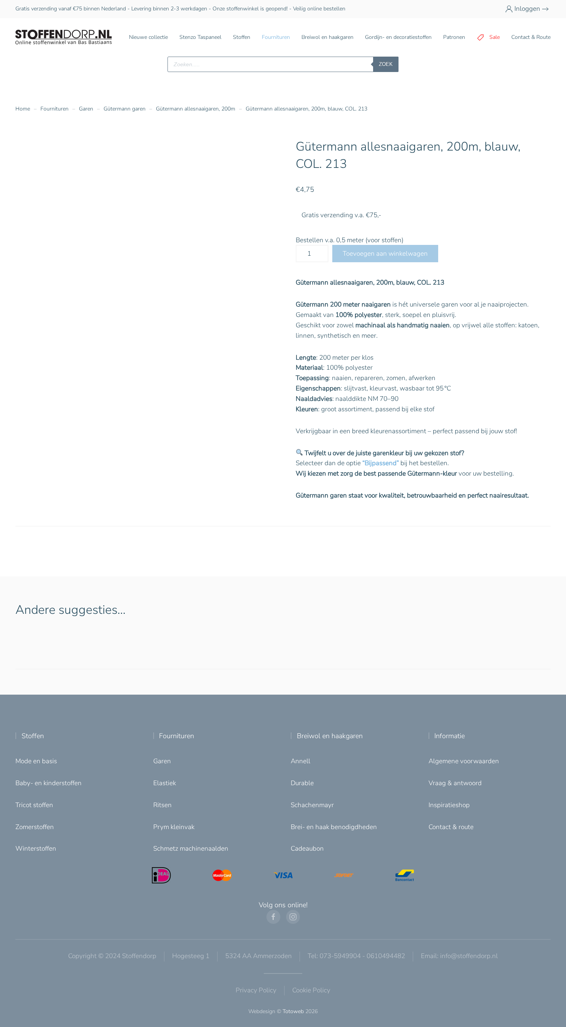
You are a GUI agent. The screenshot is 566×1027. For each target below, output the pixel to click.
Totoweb (293, 1011)
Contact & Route (531, 37)
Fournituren (176, 736)
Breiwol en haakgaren (330, 736)
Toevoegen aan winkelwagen (385, 253)
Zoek (386, 64)
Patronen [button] (454, 37)
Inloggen (527, 8)
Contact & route (451, 827)
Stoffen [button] (241, 37)
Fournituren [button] (276, 37)
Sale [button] (494, 37)
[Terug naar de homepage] (63, 37)
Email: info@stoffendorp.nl (459, 956)
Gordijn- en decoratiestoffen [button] (398, 37)
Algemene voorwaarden (464, 761)
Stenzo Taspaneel (200, 37)
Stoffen (33, 736)
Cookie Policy (311, 990)
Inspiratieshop (449, 805)
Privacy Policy (256, 990)
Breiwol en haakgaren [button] (327, 37)
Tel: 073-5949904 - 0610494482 (356, 956)
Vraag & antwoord (455, 783)
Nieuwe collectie (148, 37)
